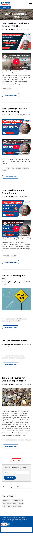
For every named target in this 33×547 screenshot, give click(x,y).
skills (8, 356)
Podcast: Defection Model (14, 340)
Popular (12, 487)
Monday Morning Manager (12, 282)
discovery (5, 358)
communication (20, 358)
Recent (5, 487)
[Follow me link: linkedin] (8, 525)
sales (21, 356)
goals (8, 168)
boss (13, 168)
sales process (14, 356)
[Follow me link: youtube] (2, 525)
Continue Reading (11, 95)
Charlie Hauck (8, 29)
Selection (5, 321)
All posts (16, 460)
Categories (20, 487)
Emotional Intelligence (9, 506)
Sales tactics (7, 503)
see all (19, 506)
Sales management (11, 440)
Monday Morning (17, 500)
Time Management (21, 319)
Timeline (9, 88)
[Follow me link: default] (5, 525)
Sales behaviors (11, 319)
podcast (11, 321)
